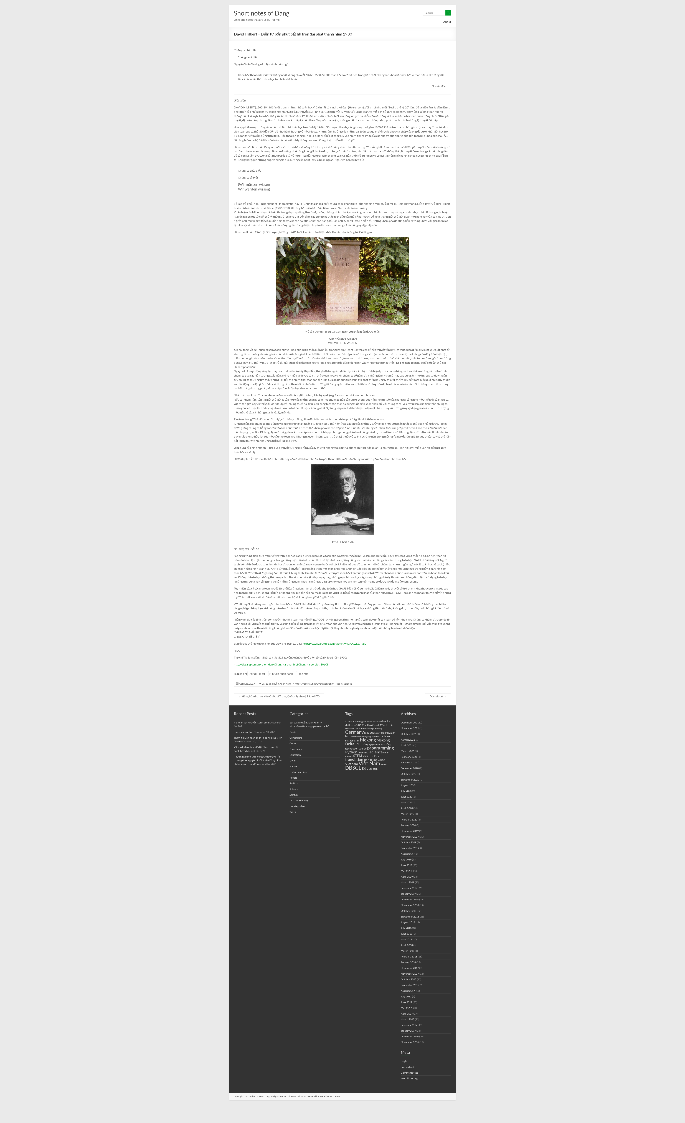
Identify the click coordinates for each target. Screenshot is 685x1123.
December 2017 (410, 967)
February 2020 (409, 819)
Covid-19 (377, 724)
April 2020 (407, 808)
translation (354, 759)
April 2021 (407, 745)
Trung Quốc (377, 760)
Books (293, 731)
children (349, 725)
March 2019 (407, 882)
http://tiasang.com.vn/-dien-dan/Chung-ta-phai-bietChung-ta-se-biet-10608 (281, 664)
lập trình (376, 736)
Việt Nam (369, 763)
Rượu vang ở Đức (243, 731)
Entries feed (407, 1066)
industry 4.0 (356, 736)
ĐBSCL (353, 768)
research (363, 752)
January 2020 (408, 825)
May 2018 (406, 939)
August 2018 (408, 922)
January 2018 (408, 962)
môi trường (361, 744)
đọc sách (373, 769)
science (376, 751)
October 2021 (408, 733)
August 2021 (408, 739)
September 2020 (410, 779)
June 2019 (406, 865)
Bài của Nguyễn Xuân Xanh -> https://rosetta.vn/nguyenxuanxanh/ (298, 683)
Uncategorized (298, 806)
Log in (404, 1061)
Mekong (368, 739)
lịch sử (385, 736)
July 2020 (406, 790)
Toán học (302, 673)
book (385, 721)
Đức (365, 768)
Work (293, 811)
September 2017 (410, 985)
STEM (357, 756)
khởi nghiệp (366, 736)
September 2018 (410, 916)
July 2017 (406, 996)
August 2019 (408, 853)
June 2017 (406, 1002)
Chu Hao (367, 724)
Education (295, 754)
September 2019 (410, 848)
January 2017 (408, 1030)
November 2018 (410, 905)
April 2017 (407, 1013)
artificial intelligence (356, 721)
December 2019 (410, 830)
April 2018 (407, 945)
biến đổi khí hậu (375, 721)
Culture (294, 743)
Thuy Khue (373, 756)
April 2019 (407, 876)
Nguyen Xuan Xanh (281, 673)
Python (351, 752)
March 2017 (407, 1019)
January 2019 (408, 893)
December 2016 (410, 1036)
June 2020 (406, 796)
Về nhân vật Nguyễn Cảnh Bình (251, 722)
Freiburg (378, 728)
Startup (294, 794)
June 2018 (406, 933)
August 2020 (408, 785)
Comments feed (409, 1072)
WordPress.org (409, 1078)
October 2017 (408, 979)
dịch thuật (388, 725)
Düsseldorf (438, 696)
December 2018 (410, 899)
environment (361, 728)
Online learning (298, 771)
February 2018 (409, 956)
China (357, 725)
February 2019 (409, 888)
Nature (293, 766)
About (447, 21)
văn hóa (384, 764)
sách (365, 756)
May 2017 (406, 1007)
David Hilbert (256, 673)
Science (348, 683)
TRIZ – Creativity (299, 800)
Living (293, 760)
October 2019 (408, 842)
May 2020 (406, 802)
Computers (296, 737)
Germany (354, 732)
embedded (349, 728)
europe (371, 728)
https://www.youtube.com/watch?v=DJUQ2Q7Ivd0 (334, 643)
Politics (294, 783)
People (338, 683)
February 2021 (409, 756)
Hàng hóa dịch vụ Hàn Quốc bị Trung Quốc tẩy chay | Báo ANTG (279, 696)
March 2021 (407, 751)
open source (359, 748)
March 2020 (407, 813)
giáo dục (369, 732)
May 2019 (406, 870)
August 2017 (408, 990)
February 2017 (409, 1025)
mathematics (352, 740)
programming (380, 747)
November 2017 (410, 973)
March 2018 (407, 950)
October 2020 (408, 773)
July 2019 (406, 859)
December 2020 (410, 768)
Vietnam (351, 764)
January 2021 (408, 762)
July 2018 (406, 927)
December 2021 (410, 722)
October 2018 (408, 910)
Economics (296, 749)
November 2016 (410, 1042)
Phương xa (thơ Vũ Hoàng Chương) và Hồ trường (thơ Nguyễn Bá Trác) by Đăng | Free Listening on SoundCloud (258, 760)
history (377, 733)
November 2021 (410, 728)
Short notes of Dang (261, 13)
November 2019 (410, 836)
